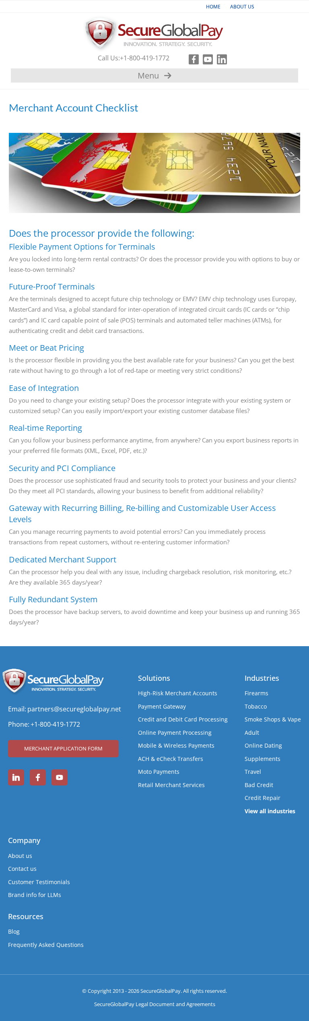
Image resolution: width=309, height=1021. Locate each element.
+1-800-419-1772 (144, 58)
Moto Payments (158, 771)
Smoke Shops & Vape (273, 719)
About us (20, 856)
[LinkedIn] (220, 58)
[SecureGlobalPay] (154, 31)
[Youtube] (206, 58)
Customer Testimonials (39, 882)
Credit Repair (262, 798)
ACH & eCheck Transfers (170, 759)
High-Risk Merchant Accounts (177, 693)
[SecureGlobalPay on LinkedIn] (16, 777)
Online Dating (263, 745)
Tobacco (256, 706)
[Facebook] (192, 58)
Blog (14, 931)
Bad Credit (259, 785)
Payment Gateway (162, 706)
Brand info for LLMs (34, 895)
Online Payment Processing (175, 732)
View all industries (270, 811)
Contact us (22, 868)
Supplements (262, 759)
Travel (253, 771)
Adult (252, 732)
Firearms (256, 693)
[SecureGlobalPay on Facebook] (38, 777)
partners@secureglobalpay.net (74, 709)
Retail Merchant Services (171, 785)
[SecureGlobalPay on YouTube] (60, 777)
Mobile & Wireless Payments (176, 745)
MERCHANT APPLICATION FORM (63, 748)
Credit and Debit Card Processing (183, 719)
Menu (148, 75)
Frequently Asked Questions (46, 945)
